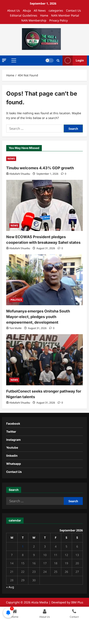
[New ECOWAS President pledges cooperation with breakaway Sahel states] (44, 205)
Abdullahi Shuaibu (19, 173)
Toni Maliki (15, 328)
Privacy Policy (58, 20)
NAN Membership (33, 20)
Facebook (13, 423)
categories (56, 10)
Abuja (27, 10)
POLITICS (16, 299)
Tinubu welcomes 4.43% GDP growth (40, 168)
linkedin (12, 455)
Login (80, 60)
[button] (4, 60)
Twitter (11, 431)
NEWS (11, 158)
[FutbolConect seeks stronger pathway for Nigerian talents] (44, 359)
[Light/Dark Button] (49, 60)
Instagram (13, 439)
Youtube (12, 447)
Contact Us (73, 10)
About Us (13, 10)
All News (40, 10)
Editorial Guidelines (23, 15)
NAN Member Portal (65, 15)
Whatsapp (13, 463)
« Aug (10, 587)
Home (44, 15)
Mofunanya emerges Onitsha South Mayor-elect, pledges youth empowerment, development (38, 316)
